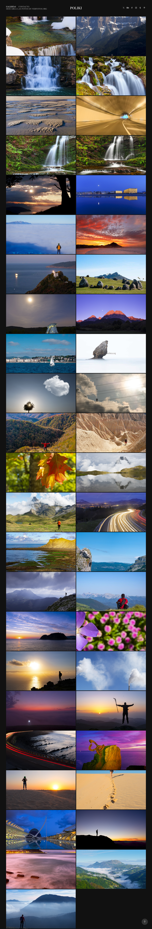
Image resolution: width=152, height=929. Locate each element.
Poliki (76, 7)
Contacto (24, 6)
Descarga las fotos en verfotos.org (26, 8)
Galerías (11, 6)
